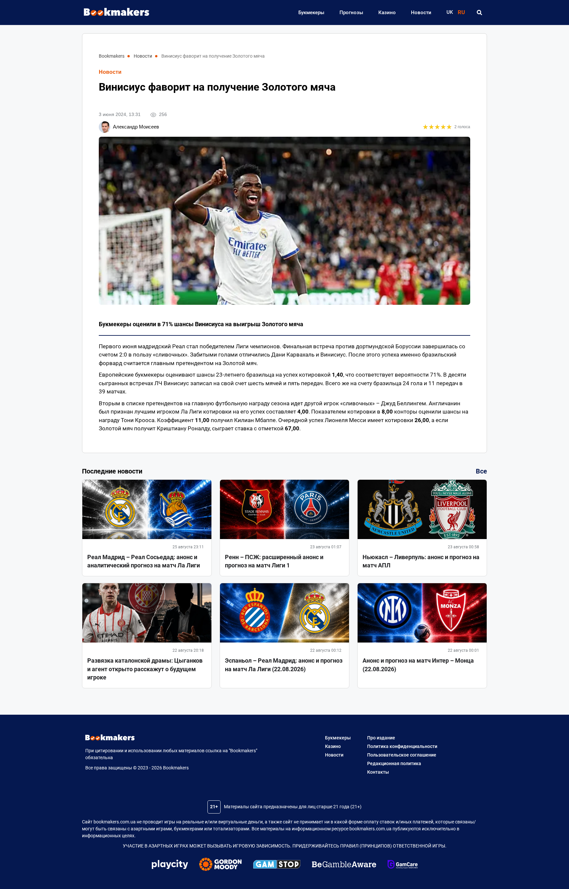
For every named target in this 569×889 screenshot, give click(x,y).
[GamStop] (277, 865)
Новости (421, 12)
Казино (387, 12)
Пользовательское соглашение (401, 755)
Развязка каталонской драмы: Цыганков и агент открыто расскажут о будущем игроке (145, 668)
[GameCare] (403, 865)
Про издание (381, 737)
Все (481, 471)
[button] (479, 12)
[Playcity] (170, 865)
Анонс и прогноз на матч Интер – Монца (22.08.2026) (418, 664)
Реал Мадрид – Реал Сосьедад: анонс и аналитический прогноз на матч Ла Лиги (143, 561)
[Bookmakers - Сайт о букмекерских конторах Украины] (113, 12)
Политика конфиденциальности (402, 746)
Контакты (378, 772)
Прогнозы (351, 12)
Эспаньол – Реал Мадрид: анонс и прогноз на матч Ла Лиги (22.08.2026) (283, 664)
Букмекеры (311, 12)
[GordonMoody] (220, 865)
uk (450, 12)
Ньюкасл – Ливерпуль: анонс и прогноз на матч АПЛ (421, 561)
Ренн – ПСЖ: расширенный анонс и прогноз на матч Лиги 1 (274, 561)
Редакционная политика (394, 763)
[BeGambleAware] (344, 865)
